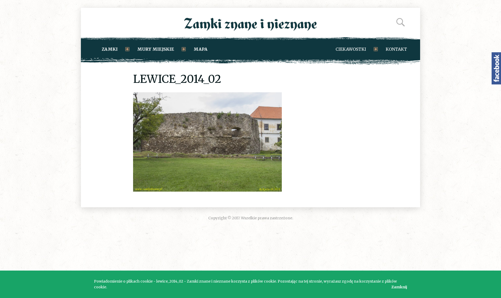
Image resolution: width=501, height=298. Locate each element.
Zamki (110, 49)
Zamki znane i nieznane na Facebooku (496, 68)
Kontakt (396, 49)
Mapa (200, 49)
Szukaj (400, 22)
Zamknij (399, 287)
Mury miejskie (155, 49)
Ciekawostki (351, 49)
